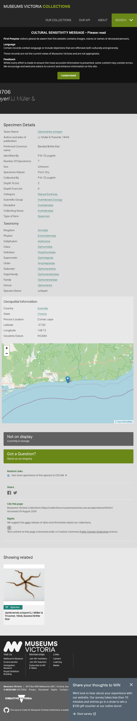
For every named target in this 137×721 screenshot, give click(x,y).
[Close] (131, 685)
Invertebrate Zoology (50, 199)
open (28, 522)
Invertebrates (45, 205)
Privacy (32, 690)
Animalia (43, 230)
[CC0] (9, 528)
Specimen (44, 216)
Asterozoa (44, 241)
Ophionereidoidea (48, 274)
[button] (124, 20)
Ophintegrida (45, 258)
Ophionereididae (47, 280)
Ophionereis (45, 285)
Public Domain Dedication (94, 532)
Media (56, 665)
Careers (57, 659)
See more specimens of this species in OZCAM (38, 475)
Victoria (42, 314)
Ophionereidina (47, 269)
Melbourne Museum (13, 659)
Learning (57, 662)
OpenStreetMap (125, 421)
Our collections (58, 20)
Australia (42, 308)
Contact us (65, 690)
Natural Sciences (48, 194)
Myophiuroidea (46, 252)
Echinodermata (47, 236)
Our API (84, 20)
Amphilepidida (46, 263)
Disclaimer (43, 690)
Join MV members (38, 659)
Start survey (84, 713)
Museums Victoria (37, 7)
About (102, 20)
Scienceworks (10, 662)
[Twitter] (15, 493)
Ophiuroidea (45, 247)
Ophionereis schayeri (50, 131)
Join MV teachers (37, 662)
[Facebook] (9, 493)
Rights (54, 690)
